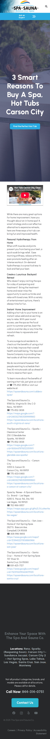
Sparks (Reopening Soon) (22, 650)
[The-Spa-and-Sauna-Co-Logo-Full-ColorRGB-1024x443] (25, 6)
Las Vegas (10, 662)
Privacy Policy (25, 730)
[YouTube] (36, 712)
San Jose (40, 662)
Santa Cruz (25, 662)
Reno (27, 648)
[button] (46, 6)
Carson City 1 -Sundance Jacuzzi (25, 653)
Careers (11, 730)
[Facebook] (13, 712)
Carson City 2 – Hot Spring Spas (25, 657)
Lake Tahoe (37, 658)
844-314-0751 (33, 692)
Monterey (25, 665)
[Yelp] (28, 712)
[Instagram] (21, 713)
